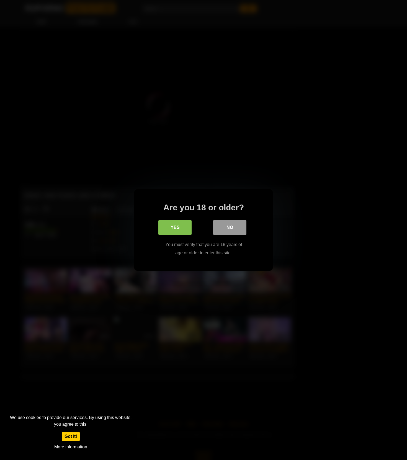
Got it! (71, 436)
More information (70, 447)
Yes (175, 227)
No (229, 227)
